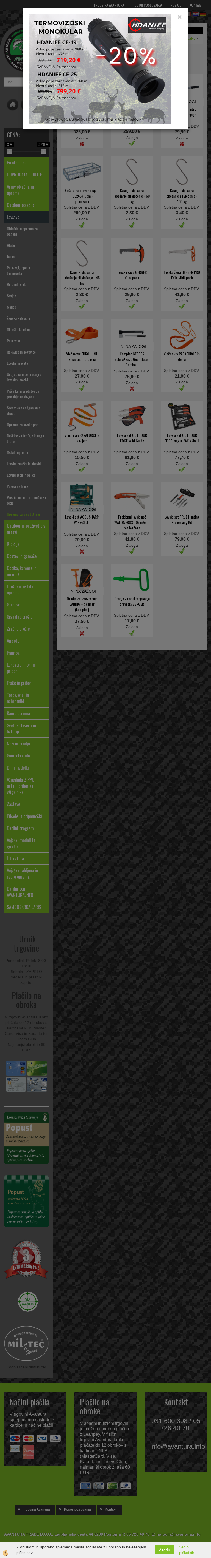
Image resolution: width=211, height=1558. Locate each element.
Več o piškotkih (186, 1550)
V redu (164, 1550)
